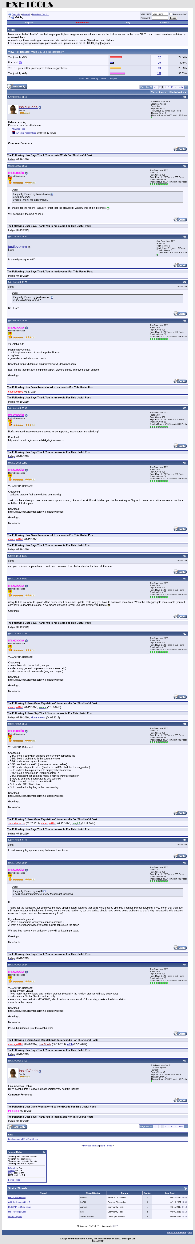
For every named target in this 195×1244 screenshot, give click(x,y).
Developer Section (40, 14)
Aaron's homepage (176, 1232)
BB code (12, 1168)
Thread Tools (157, 92)
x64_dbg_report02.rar (26, 133)
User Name (146, 14)
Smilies (11, 1170)
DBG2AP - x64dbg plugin (19, 1207)
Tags (10, 1134)
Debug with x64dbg (17, 1197)
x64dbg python (15, 1216)
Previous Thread (91, 1146)
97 (159, 57)
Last (180, 87)
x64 (27, 1139)
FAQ (128, 22)
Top (190, 1232)
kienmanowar (38, 717)
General (26, 14)
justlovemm (17, 247)
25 (159, 62)
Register (29, 22)
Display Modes (176, 92)
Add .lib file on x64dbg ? (19, 1202)
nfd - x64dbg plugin (17, 1212)
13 (172, 87)
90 (159, 68)
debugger (15, 1139)
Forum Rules (82, 22)
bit (9, 1139)
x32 (23, 1139)
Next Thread (106, 1146)
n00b (70, 1044)
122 (159, 73)
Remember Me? (180, 14)
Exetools (16, 14)
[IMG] (10, 1173)
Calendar (164, 22)
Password (145, 18)
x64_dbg (34, 1139)
